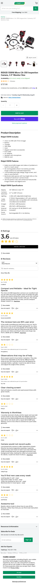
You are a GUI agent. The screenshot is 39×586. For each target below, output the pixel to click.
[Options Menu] (37, 308)
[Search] (35, 8)
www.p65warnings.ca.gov (27, 219)
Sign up (28, 540)
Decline (19, 577)
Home (3, 17)
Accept (19, 572)
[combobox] (19, 263)
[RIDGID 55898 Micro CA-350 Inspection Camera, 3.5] (4, 64)
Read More (17, 301)
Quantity (4, 101)
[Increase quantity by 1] (17, 105)
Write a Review (19, 246)
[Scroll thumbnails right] (36, 64)
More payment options (19, 123)
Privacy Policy (15, 568)
